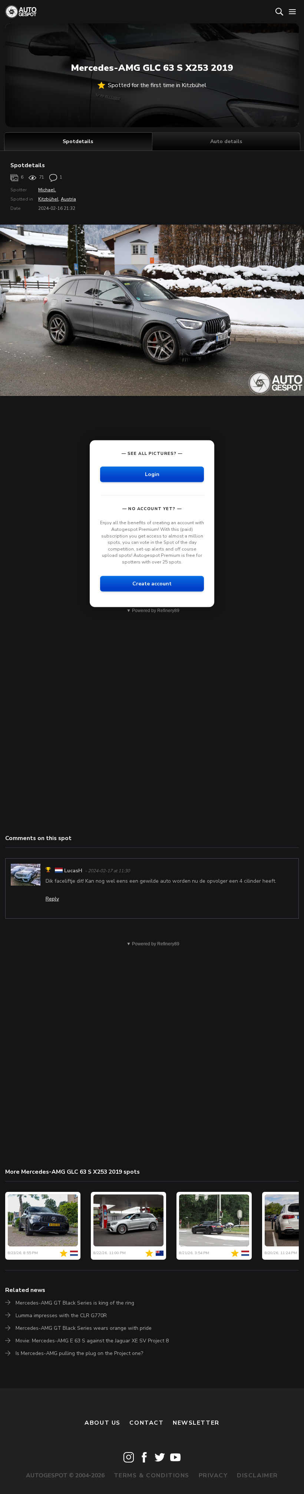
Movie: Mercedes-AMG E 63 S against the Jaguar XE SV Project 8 (92, 1340)
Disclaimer (257, 1475)
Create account (152, 583)
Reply (52, 898)
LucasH (73, 870)
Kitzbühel (48, 199)
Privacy (213, 1475)
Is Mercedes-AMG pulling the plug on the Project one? (79, 1353)
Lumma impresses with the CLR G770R (61, 1315)
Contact (146, 1423)
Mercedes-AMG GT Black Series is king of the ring (75, 1302)
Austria (68, 199)
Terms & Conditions (151, 1475)
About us (102, 1423)
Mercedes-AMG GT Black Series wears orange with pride (84, 1328)
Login (152, 474)
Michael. (47, 190)
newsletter (196, 1423)
